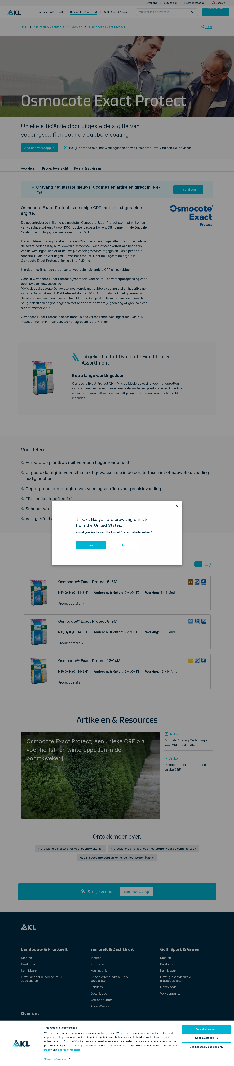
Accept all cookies (206, 1029)
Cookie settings (204, 1037)
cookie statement (69, 1049)
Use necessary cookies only (206, 1046)
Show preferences (55, 1059)
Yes (90, 545)
